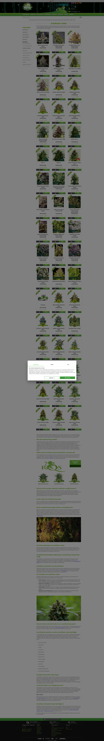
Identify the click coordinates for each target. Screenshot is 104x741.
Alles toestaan (67, 377)
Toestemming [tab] (35, 364)
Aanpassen (51, 377)
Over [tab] (68, 364)
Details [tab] (52, 364)
